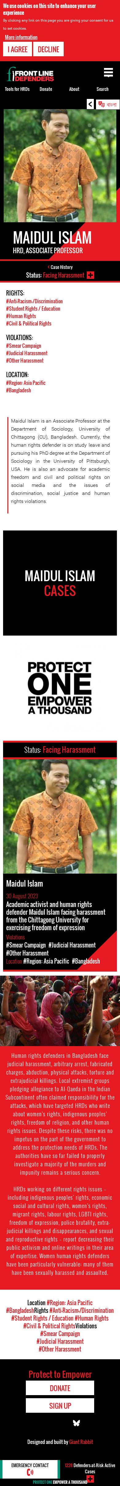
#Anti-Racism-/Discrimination (34, 301)
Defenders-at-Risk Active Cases (90, 1468)
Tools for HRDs (17, 89)
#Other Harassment (24, 360)
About (74, 89)
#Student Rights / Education (33, 308)
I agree (17, 49)
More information (21, 37)
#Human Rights (21, 316)
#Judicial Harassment (26, 353)
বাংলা (112, 104)
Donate (46, 89)
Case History (62, 267)
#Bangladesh (18, 390)
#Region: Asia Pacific (26, 382)
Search (103, 89)
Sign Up (60, 1406)
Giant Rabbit (81, 1442)
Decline (48, 49)
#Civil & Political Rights (28, 323)
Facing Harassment (63, 275)
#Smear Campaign (23, 345)
